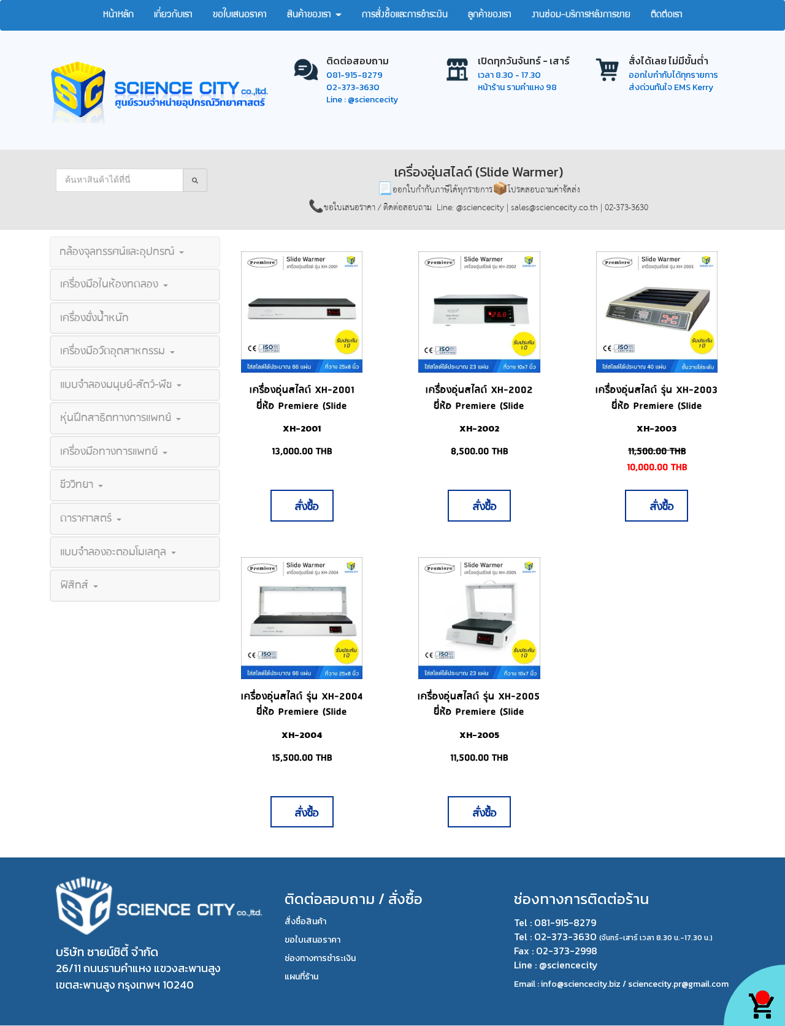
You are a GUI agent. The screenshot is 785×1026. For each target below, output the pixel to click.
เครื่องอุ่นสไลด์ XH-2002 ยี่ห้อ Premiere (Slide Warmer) (479, 406)
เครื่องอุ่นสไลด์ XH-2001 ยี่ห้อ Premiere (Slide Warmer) (302, 406)
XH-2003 (656, 428)
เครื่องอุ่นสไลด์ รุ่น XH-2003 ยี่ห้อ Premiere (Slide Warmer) (656, 406)
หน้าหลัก (118, 15)
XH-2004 (301, 735)
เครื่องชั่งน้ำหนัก (94, 318)
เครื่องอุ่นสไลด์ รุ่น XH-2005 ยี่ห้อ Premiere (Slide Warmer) (479, 712)
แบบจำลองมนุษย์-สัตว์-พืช (117, 385)
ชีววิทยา (78, 485)
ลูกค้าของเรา (489, 15)
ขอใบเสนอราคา (240, 15)
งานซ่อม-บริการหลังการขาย (581, 15)
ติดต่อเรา (667, 15)
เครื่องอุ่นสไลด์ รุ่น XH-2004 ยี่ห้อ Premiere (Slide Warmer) (302, 712)
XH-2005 (479, 735)
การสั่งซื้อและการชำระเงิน (405, 15)
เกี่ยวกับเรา (173, 15)
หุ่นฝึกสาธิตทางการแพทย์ (117, 418)
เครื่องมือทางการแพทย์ (110, 452)
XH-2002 (479, 428)
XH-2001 (302, 428)
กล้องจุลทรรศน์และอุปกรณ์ (118, 252)
